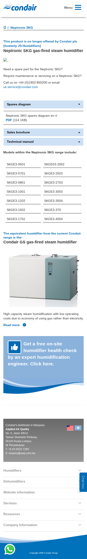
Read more (12, 325)
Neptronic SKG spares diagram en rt (31, 115)
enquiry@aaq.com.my (22, 453)
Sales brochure (18, 132)
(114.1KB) (16, 120)
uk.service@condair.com (20, 87)
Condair (20, 7)
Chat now (83, 482)
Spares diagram (19, 104)
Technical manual (20, 141)
